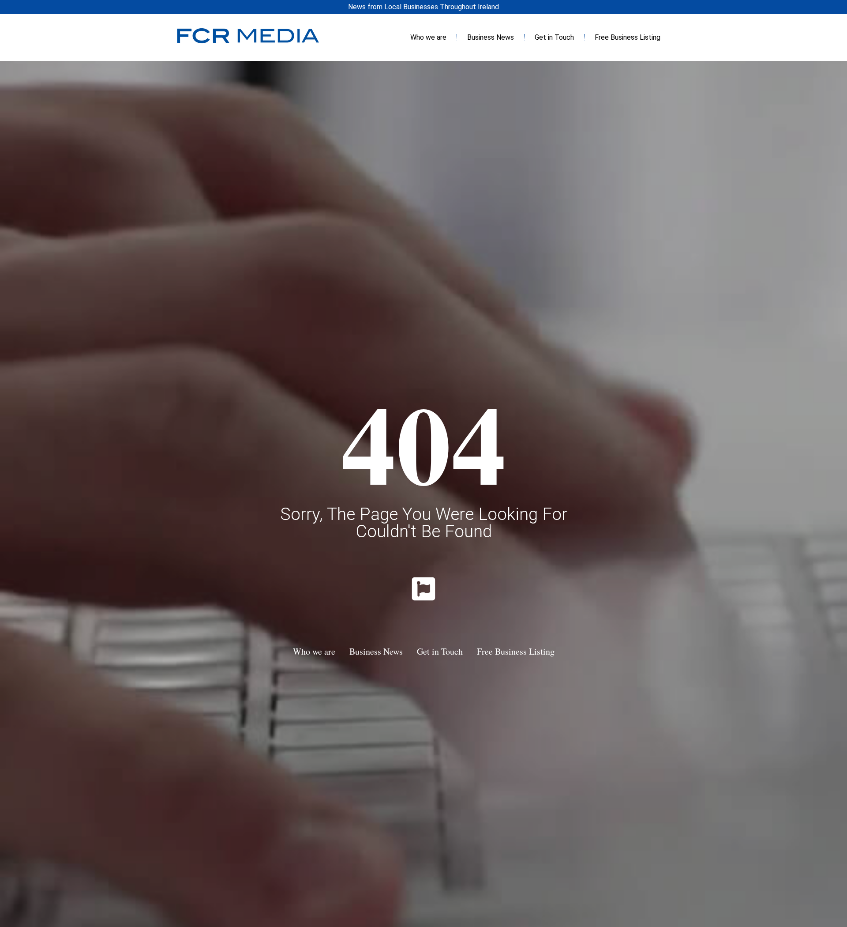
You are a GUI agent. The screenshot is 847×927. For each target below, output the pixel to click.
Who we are (428, 37)
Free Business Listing (627, 37)
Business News (490, 37)
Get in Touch (554, 37)
